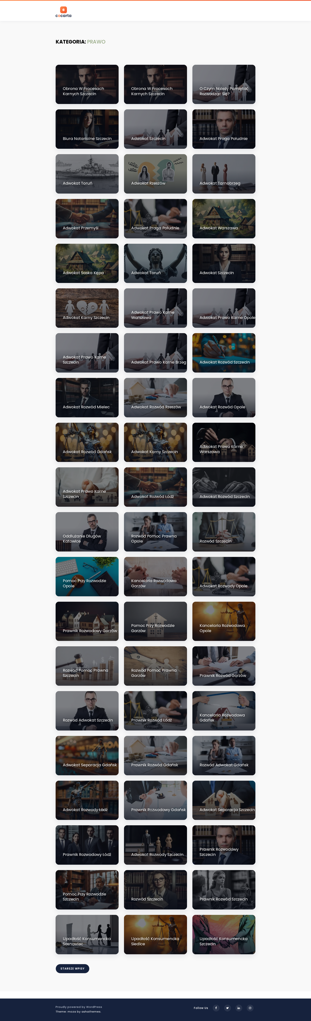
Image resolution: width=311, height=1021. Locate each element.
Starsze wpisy (72, 968)
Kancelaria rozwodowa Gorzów (154, 583)
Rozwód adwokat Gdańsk (224, 765)
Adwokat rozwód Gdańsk (87, 452)
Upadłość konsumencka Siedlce (155, 941)
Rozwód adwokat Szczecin (88, 720)
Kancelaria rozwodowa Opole (222, 628)
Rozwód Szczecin (215, 541)
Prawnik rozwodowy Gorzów (90, 631)
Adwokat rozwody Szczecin (157, 854)
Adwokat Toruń (77, 183)
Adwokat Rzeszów (148, 183)
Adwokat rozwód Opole (222, 407)
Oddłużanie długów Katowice (82, 539)
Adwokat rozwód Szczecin (225, 362)
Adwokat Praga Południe (224, 138)
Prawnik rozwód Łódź (151, 720)
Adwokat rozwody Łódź (85, 810)
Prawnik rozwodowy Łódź (87, 854)
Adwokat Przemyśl (80, 228)
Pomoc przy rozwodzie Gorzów (153, 628)
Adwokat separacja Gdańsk (90, 765)
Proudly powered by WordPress (79, 1007)
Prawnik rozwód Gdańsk (154, 765)
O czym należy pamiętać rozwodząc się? (224, 91)
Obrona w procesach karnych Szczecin (83, 91)
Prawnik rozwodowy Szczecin (219, 852)
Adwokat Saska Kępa (83, 273)
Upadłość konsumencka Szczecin (224, 941)
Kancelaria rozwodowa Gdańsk (222, 718)
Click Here (78, 132)
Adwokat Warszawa (219, 228)
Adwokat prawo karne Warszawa (152, 315)
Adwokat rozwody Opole (223, 586)
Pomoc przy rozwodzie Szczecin (84, 897)
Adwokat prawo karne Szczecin (84, 360)
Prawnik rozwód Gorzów (223, 675)
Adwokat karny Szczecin (86, 317)
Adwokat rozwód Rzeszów (156, 407)
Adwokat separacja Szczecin (227, 810)
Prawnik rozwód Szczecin (224, 899)
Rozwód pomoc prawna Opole (154, 539)
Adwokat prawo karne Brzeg (158, 362)
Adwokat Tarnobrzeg (220, 183)
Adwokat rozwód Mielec (86, 407)
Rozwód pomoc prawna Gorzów (154, 673)
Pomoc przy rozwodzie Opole (84, 583)
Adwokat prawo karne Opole (227, 317)
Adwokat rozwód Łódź (152, 496)
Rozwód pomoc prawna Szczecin (85, 673)
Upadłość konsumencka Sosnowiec (87, 941)
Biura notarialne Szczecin (87, 138)
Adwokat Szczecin (148, 138)
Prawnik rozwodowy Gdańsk (158, 810)
